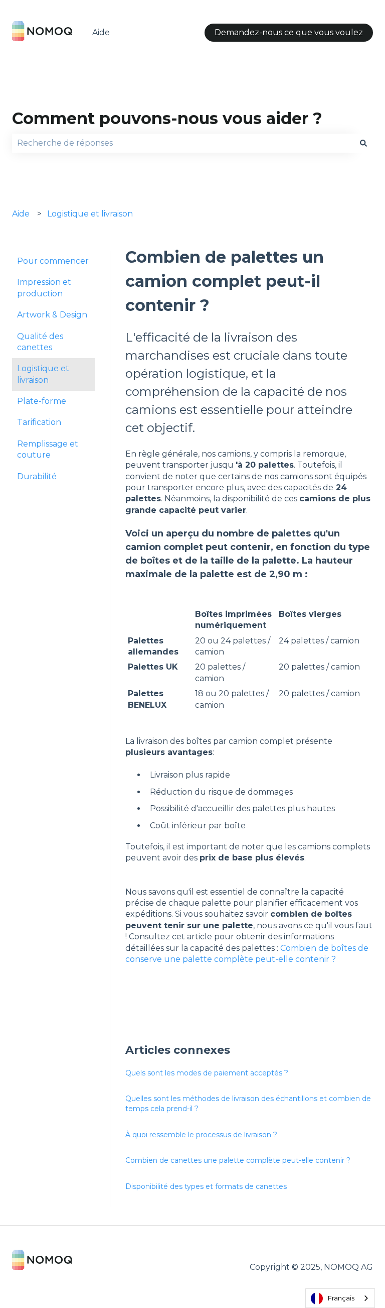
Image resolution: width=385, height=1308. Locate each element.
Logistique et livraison (90, 214)
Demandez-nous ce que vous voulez (289, 32)
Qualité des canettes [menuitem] (40, 342)
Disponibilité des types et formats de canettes (206, 1186)
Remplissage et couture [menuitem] (47, 449)
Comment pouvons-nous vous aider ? (167, 118)
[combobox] (183, 143)
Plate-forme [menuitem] (41, 401)
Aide (101, 32)
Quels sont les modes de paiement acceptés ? (206, 1072)
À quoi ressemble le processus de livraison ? (201, 1134)
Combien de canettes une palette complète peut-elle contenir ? (237, 1160)
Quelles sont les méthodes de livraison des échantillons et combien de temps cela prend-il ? (248, 1103)
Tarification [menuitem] (39, 422)
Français (341, 1298)
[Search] (363, 143)
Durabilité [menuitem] (37, 476)
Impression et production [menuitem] (44, 287)
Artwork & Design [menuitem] (52, 314)
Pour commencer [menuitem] (53, 261)
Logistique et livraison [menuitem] (43, 374)
